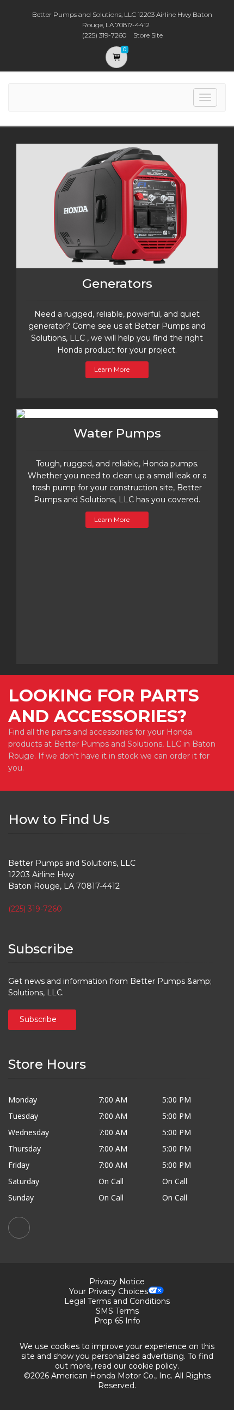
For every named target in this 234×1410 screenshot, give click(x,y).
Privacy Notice (117, 1281)
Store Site (148, 35)
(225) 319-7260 (35, 909)
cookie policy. (153, 1366)
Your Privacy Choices (108, 1291)
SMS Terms (117, 1311)
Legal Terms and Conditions (117, 1301)
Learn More (112, 369)
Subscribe (39, 1019)
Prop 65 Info (117, 1321)
